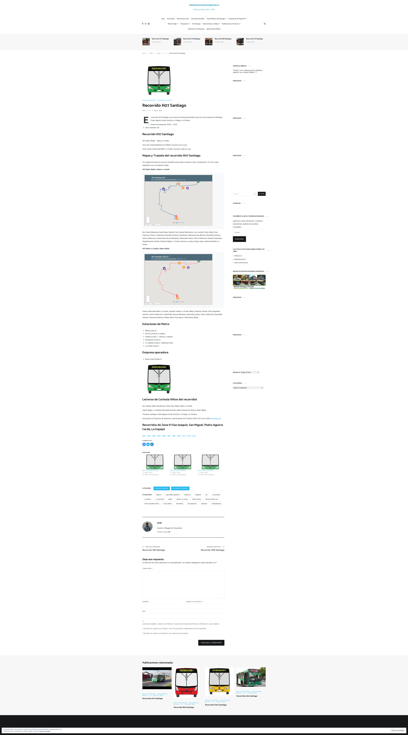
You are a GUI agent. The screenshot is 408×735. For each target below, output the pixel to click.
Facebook (237, 203)
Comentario (147, 568)
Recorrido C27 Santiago (254, 39)
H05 (158, 436)
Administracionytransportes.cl (204, 5)
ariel (143, 110)
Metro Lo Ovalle (182, 499)
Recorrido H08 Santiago (150, 470)
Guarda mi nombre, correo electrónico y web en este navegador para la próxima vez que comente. (181, 624)
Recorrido (179, 504)
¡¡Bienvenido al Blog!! (213, 29)
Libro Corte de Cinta (241, 263)
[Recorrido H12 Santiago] (211, 462)
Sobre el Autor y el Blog (210, 24)
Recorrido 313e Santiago (246, 696)
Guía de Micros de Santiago (216, 19)
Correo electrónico (194, 601)
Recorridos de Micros (164, 100)
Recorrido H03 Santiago (178, 470)
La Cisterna (216, 495)
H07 (168, 436)
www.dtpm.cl (215, 418)
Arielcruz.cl (238, 256)
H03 (148, 436)
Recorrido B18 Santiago (184, 707)
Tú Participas (196, 24)
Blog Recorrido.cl (240, 259)
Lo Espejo (148, 499)
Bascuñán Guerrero (173, 495)
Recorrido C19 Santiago (191, 39)
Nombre (145, 601)
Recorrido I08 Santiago (153, 548)
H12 (183, 436)
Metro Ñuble (196, 499)
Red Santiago (192, 504)
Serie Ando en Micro (198, 19)
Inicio (163, 19)
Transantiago (216, 504)
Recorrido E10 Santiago (152, 698)
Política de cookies (44, 731)
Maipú (170, 499)
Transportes (184, 24)
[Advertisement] (249, 97)
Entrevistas (171, 19)
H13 (188, 436)
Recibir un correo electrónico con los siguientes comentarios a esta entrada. (175, 628)
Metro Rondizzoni (211, 499)
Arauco (159, 495)
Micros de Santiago (149, 100)
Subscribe (239, 239)
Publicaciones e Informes (230, 24)
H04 (153, 436)
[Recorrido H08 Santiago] (155, 462)
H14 (193, 436)
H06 (163, 436)
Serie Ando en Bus (183, 19)
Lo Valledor (160, 499)
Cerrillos (187, 495)
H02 (143, 436)
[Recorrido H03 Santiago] (183, 462)
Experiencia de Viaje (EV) (237, 19)
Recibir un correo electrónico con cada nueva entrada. (166, 633)
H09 (178, 436)
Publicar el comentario (211, 643)
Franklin (198, 495)
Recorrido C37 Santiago (160, 39)
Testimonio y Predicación (196, 29)
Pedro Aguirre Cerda (152, 504)
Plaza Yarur (167, 504)
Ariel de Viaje (172, 24)
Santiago (204, 504)
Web (143, 611)
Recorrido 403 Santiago (223, 39)
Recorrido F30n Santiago (216, 705)
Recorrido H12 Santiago (206, 470)
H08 (173, 436)
